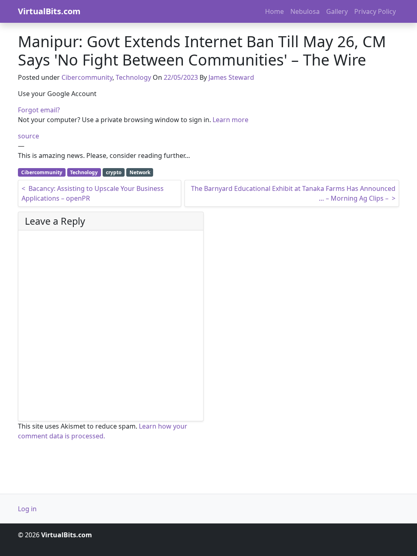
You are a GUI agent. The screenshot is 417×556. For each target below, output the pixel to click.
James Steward (231, 77)
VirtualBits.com (49, 11)
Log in (27, 508)
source (28, 135)
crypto (113, 172)
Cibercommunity (86, 77)
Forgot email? (39, 109)
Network (139, 172)
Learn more (230, 119)
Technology (133, 77)
